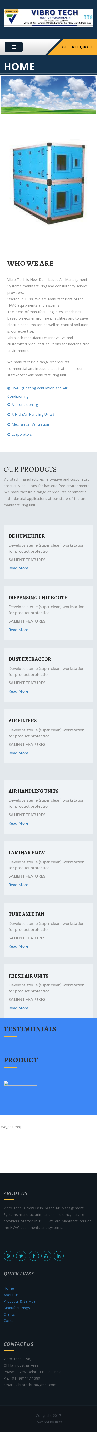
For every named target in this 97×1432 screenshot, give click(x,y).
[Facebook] (34, 1256)
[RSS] (9, 1256)
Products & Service (20, 1301)
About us (11, 1294)
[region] (48, 95)
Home (9, 1288)
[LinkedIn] (59, 1256)
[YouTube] (46, 1256)
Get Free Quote (77, 47)
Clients (9, 1314)
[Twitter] (21, 1256)
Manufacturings (17, 1307)
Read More (18, 568)
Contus (10, 1320)
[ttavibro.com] (48, 17)
